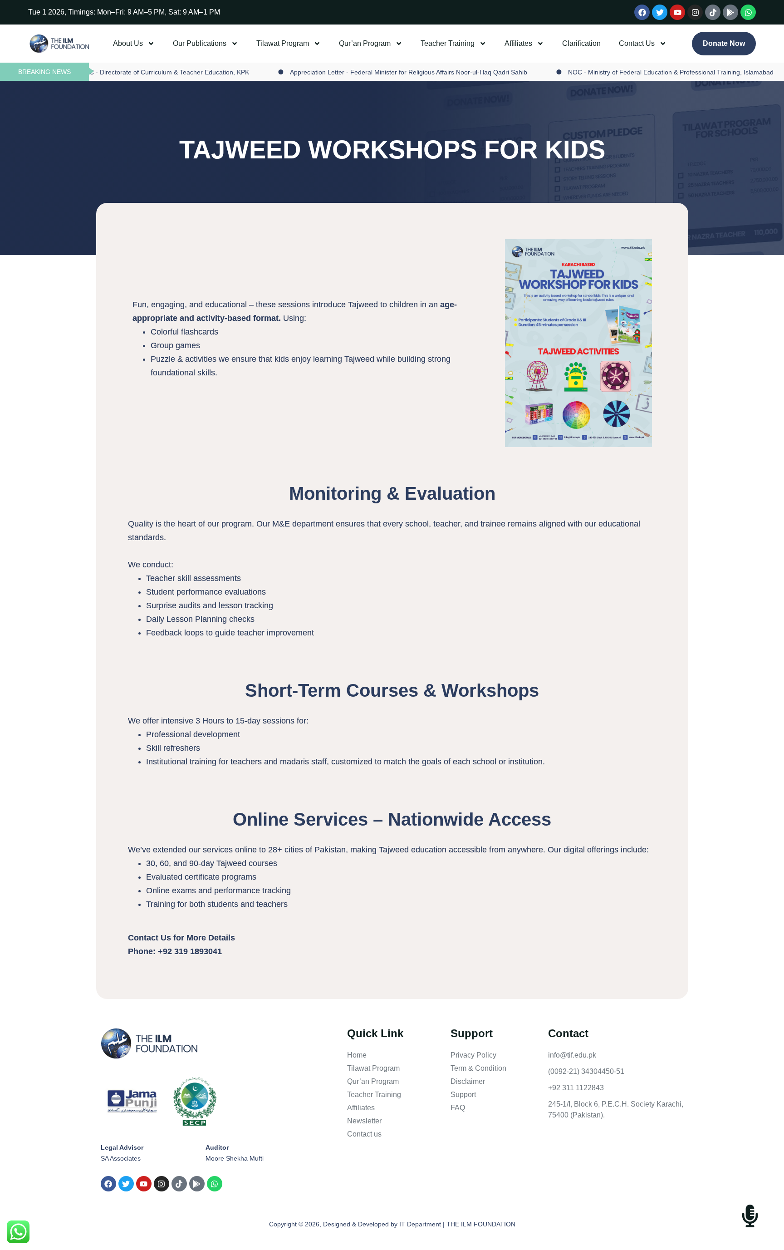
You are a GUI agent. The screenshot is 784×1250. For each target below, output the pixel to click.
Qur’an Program (365, 43)
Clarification (581, 43)
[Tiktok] (712, 12)
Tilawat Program (282, 43)
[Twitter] (659, 12)
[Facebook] (642, 12)
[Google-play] (730, 12)
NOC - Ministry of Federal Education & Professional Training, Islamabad (638, 72)
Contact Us (637, 43)
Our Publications (199, 43)
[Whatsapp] (748, 12)
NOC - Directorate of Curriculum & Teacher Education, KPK (132, 72)
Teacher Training (448, 43)
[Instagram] (695, 12)
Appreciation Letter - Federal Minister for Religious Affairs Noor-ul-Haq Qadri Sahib (376, 72)
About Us (128, 43)
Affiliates (518, 43)
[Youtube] (677, 12)
